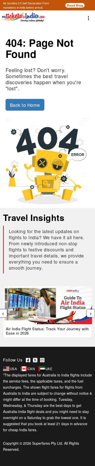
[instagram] (43, 360)
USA (13, 368)
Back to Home (25, 104)
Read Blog (75, 5)
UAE (49, 368)
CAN (31, 368)
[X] (36, 360)
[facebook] (29, 360)
